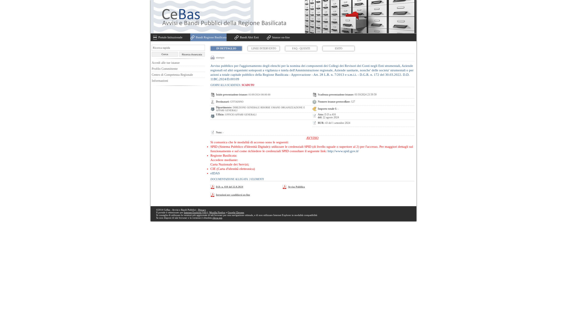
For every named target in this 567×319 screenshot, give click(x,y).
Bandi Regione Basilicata (211, 37)
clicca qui (217, 217)
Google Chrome (236, 212)
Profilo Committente (165, 68)
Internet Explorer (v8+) (196, 212)
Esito (338, 48)
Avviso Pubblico (296, 186)
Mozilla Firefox (217, 212)
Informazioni (160, 80)
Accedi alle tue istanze (166, 62)
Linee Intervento (263, 48)
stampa (220, 57)
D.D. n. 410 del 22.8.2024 (229, 186)
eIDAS (215, 173)
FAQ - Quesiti (301, 48)
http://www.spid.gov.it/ (343, 151)
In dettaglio (226, 48)
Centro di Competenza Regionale (172, 74)
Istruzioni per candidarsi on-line (233, 194)
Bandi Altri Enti (249, 37)
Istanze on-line (281, 37)
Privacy (202, 209)
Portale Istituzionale (170, 37)
